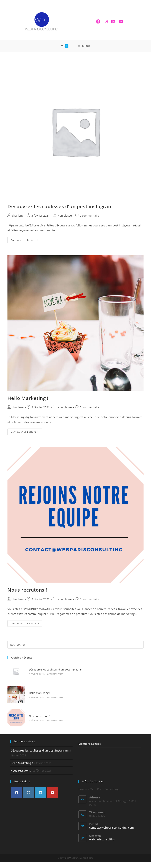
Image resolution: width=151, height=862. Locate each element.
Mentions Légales (89, 743)
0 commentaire (89, 215)
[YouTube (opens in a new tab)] (120, 21)
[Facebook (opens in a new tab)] (98, 21)
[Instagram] (28, 792)
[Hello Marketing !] (16, 694)
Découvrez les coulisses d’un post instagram (60, 206)
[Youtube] (52, 792)
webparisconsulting (102, 839)
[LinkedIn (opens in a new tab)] (113, 21)
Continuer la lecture (23, 240)
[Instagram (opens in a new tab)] (106, 21)
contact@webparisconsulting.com (111, 827)
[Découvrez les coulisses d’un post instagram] (16, 671)
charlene (18, 215)
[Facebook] (16, 792)
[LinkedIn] (40, 792)
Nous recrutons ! (27, 590)
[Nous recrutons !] (16, 717)
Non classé (64, 215)
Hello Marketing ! (27, 398)
